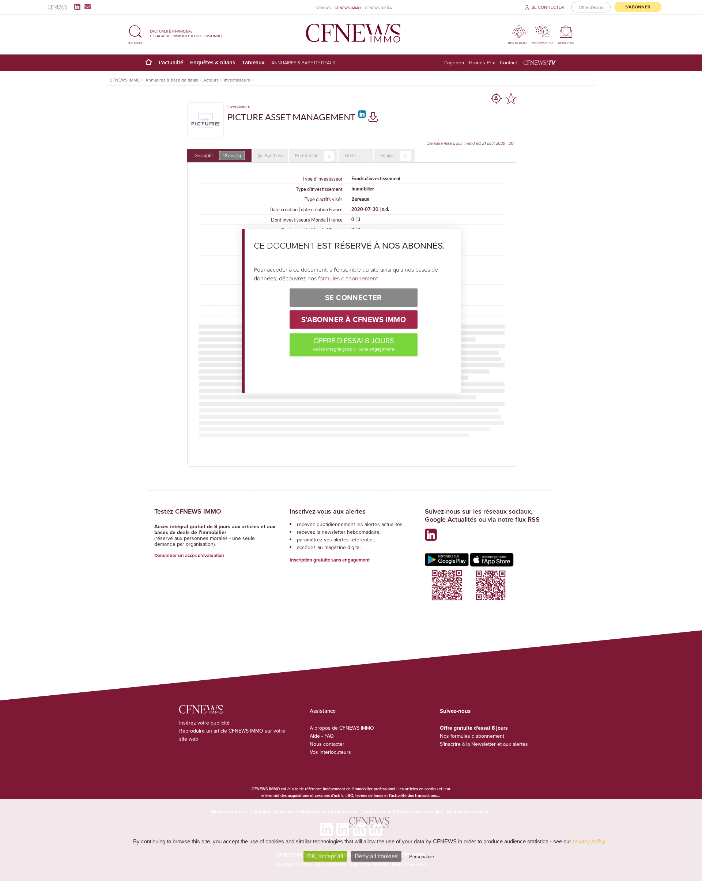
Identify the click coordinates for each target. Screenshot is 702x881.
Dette (350, 155)
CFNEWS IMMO (348, 7)
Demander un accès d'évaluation (189, 555)
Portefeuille (312, 155)
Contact (508, 62)
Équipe (393, 155)
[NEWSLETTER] (566, 31)
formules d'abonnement (348, 278)
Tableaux (253, 62)
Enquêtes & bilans (212, 62)
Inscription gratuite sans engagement (330, 559)
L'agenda (454, 62)
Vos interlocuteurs (330, 752)
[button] (135, 33)
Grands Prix (482, 62)
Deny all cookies (376, 856)
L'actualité (171, 62)
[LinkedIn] (78, 6)
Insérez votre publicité (204, 722)
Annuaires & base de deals (303, 62)
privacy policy (589, 841)
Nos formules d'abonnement (472, 736)
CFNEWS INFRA (378, 7)
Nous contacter (327, 744)
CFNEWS (323, 7)
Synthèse (274, 155)
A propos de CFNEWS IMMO (342, 727)
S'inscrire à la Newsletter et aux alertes (484, 744)
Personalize (421, 856)
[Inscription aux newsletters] (87, 6)
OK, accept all (325, 856)
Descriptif (217, 155)
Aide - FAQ (322, 736)
